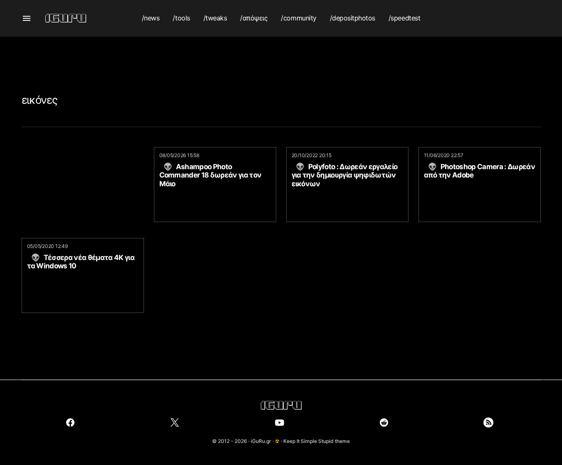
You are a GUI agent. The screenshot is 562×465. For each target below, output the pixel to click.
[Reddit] (384, 422)
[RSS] (488, 422)
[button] (27, 18)
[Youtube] (279, 422)
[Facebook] (70, 422)
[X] (174, 422)
